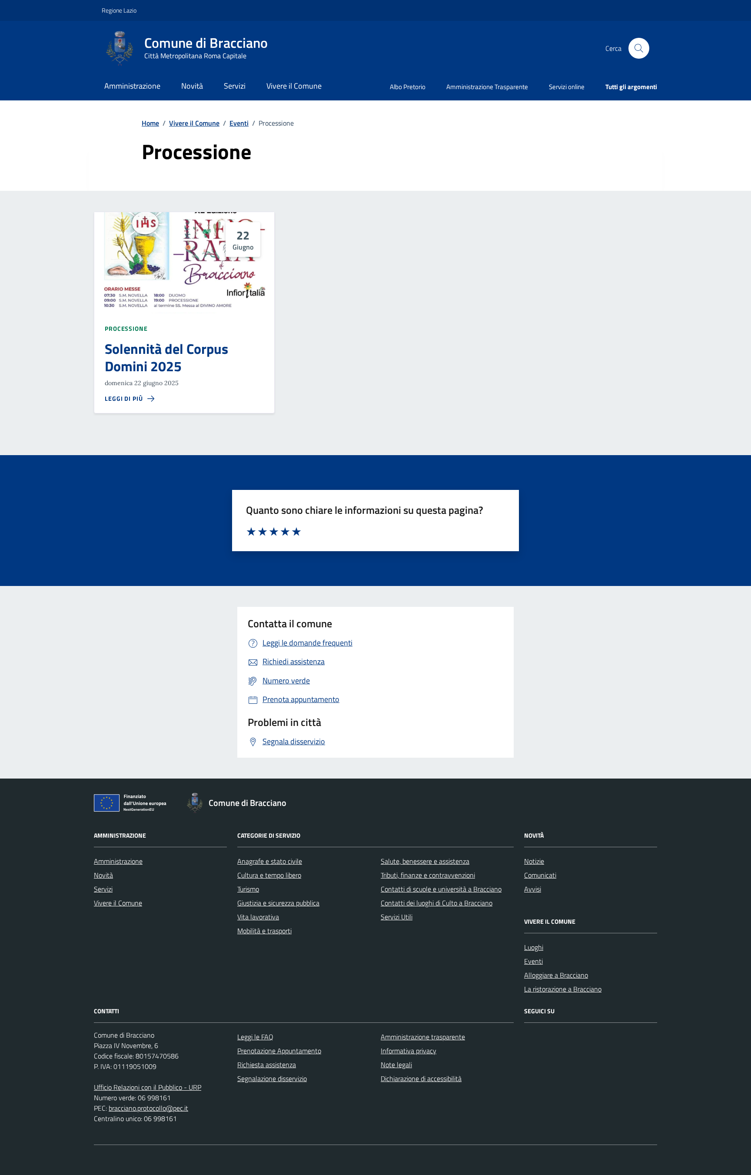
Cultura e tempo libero (269, 875)
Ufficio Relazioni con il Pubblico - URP (147, 1087)
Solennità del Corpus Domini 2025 (166, 357)
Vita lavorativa (258, 917)
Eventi (533, 961)
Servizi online (567, 87)
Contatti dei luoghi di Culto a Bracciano (436, 903)
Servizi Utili (396, 917)
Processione (126, 328)
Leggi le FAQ (255, 1037)
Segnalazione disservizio (272, 1078)
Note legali (396, 1064)
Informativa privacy (408, 1050)
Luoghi (533, 947)
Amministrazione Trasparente (487, 87)
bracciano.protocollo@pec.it (148, 1108)
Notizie (534, 861)
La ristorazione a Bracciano (562, 989)
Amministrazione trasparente (423, 1037)
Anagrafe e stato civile (269, 861)
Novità (192, 86)
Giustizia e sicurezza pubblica (278, 903)
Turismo (248, 889)
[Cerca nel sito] (638, 48)
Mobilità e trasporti (264, 930)
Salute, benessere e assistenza (425, 861)
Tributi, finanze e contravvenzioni (428, 875)
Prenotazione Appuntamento (279, 1050)
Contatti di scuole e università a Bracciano (441, 889)
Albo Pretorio (407, 87)
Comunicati (540, 875)
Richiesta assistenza (266, 1064)
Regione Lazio (119, 10)
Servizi (235, 86)
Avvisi (532, 889)
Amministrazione (132, 86)
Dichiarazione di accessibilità (421, 1078)
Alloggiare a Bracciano (556, 975)
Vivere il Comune (294, 86)
